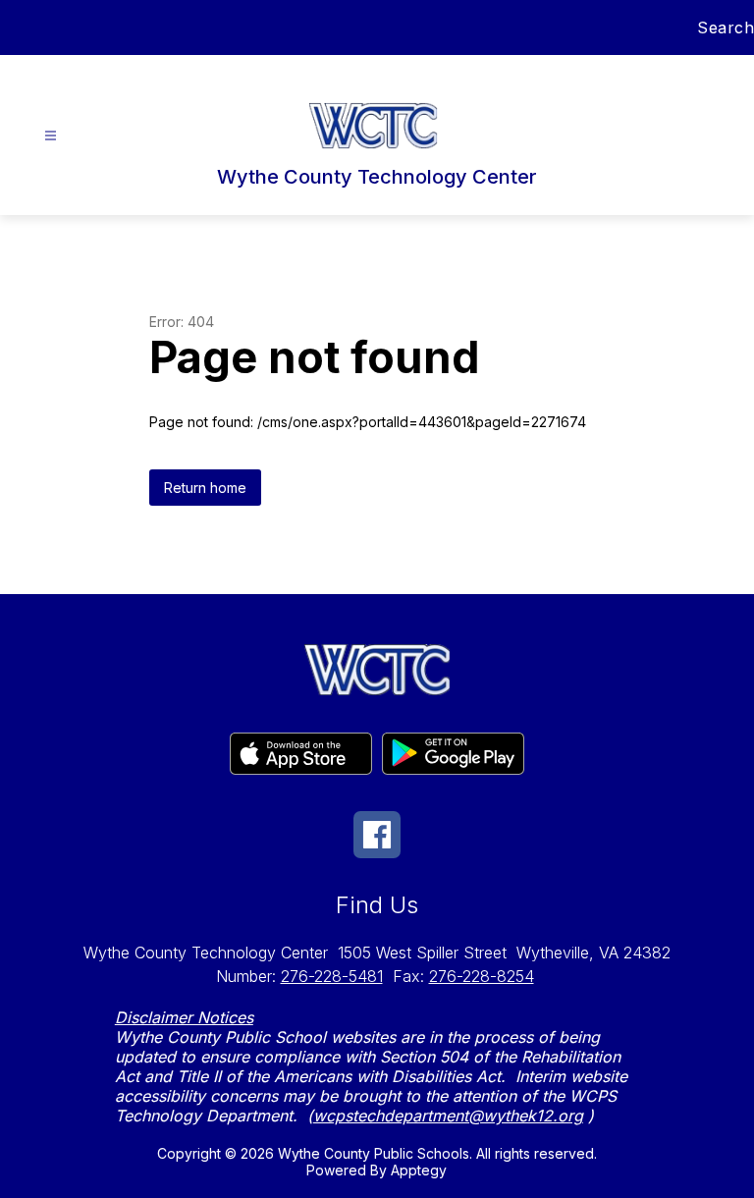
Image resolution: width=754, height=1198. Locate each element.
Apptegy (419, 1170)
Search (725, 27)
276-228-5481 (332, 976)
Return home (205, 487)
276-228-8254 (481, 976)
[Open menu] (50, 136)
